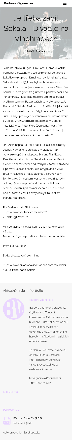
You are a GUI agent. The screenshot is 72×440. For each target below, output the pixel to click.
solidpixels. (33, 432)
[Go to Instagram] (15, 400)
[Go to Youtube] (26, 400)
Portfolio (36, 290)
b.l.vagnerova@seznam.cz (45, 378)
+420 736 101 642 (40, 383)
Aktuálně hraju (14, 290)
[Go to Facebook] (5, 400)
